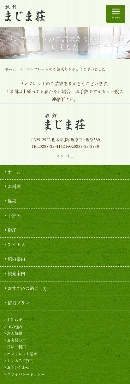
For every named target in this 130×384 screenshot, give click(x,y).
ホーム (10, 69)
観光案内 (16, 273)
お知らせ (14, 320)
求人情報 (14, 333)
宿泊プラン (19, 303)
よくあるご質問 (20, 361)
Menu (115, 17)
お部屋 (14, 216)
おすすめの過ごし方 (27, 288)
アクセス (16, 244)
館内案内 (16, 259)
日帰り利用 (16, 347)
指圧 (12, 230)
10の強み (15, 327)
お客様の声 (16, 340)
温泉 (12, 201)
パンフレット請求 (22, 354)
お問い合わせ (18, 367)
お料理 (14, 186)
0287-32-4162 (52, 146)
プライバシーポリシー (26, 374)
